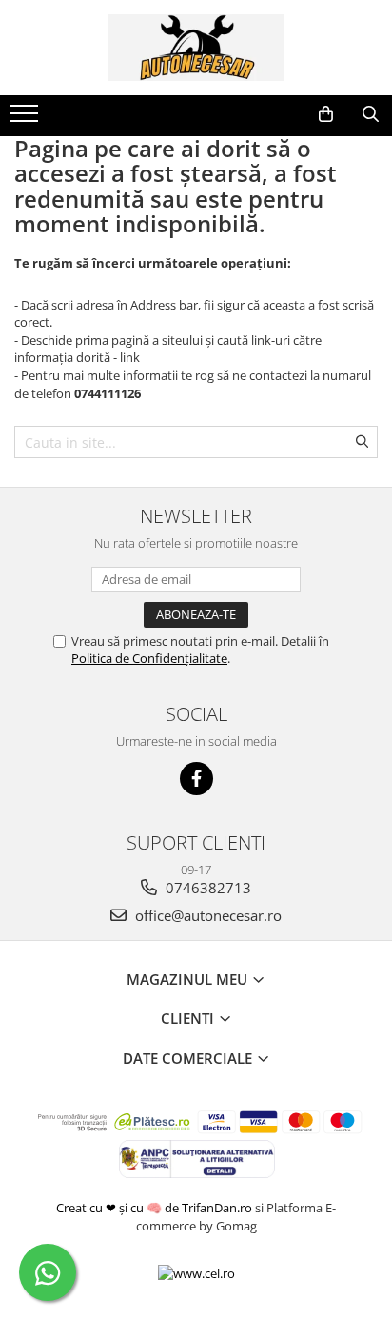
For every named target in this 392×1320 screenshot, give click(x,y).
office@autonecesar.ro (206, 915)
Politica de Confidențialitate (149, 658)
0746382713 (206, 887)
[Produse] (26, 119)
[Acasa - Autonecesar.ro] (196, 47)
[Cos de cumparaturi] (325, 114)
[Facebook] (196, 778)
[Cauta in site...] (370, 114)
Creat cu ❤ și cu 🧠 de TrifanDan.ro (155, 1207)
